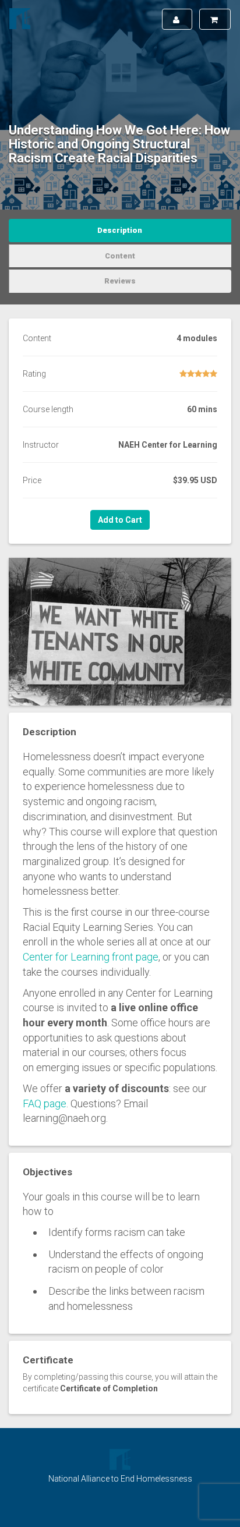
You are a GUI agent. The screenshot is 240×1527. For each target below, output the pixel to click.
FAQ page (44, 1103)
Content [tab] (120, 255)
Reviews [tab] (120, 281)
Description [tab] (119, 230)
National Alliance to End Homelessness (120, 1478)
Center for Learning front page (90, 957)
